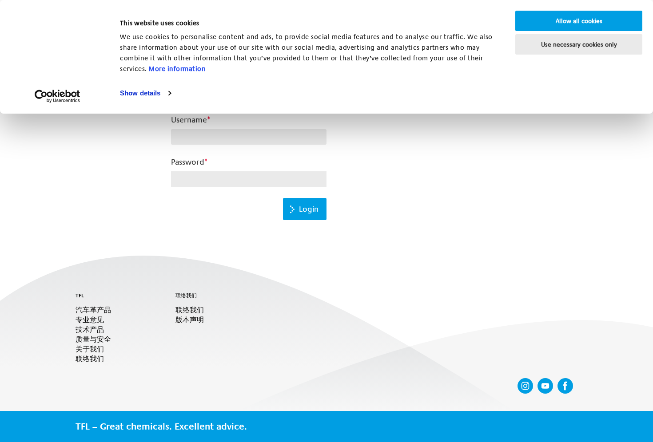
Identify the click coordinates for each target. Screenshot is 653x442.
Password (187, 162)
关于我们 (90, 349)
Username (189, 120)
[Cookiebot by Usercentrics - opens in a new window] (57, 96)
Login (309, 209)
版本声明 (189, 320)
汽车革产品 (93, 310)
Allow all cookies (579, 21)
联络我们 (90, 359)
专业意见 (90, 320)
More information (177, 69)
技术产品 (90, 330)
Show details (140, 93)
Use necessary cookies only (579, 44)
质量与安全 (93, 339)
